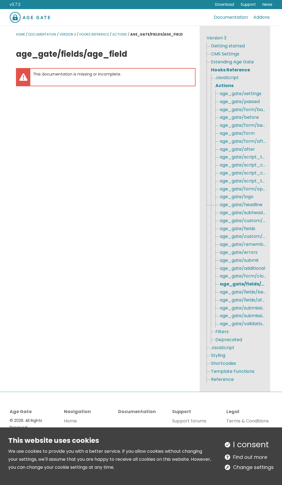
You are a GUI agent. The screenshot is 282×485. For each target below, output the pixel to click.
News (267, 4)
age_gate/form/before (243, 125)
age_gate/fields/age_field (243, 284)
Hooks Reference (94, 34)
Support (248, 4)
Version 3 (67, 34)
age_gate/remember (243, 244)
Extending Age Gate (232, 62)
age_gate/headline (241, 204)
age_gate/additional (242, 268)
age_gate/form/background (243, 109)
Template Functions (232, 371)
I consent (251, 444)
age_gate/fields (237, 228)
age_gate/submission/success (243, 315)
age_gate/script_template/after (243, 181)
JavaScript (227, 77)
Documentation (231, 17)
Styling (218, 355)
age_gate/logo (236, 196)
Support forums (189, 421)
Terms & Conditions (247, 421)
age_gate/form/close (243, 276)
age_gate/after (237, 149)
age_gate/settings (240, 93)
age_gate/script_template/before (243, 157)
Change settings (253, 467)
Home (20, 34)
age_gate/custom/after (243, 236)
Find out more (250, 457)
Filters (222, 331)
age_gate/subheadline (243, 212)
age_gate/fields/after (243, 300)
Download (224, 4)
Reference (222, 379)
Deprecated (228, 339)
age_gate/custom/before (243, 220)
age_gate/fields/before (243, 292)
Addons (261, 17)
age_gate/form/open (243, 189)
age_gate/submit (239, 260)
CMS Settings (225, 54)
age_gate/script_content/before (243, 165)
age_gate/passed (240, 101)
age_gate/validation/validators (243, 323)
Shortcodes (223, 363)
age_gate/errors (238, 252)
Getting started (228, 46)
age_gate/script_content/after (243, 173)
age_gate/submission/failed (243, 308)
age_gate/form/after (243, 141)
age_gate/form (237, 133)
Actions (119, 34)
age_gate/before (239, 117)
